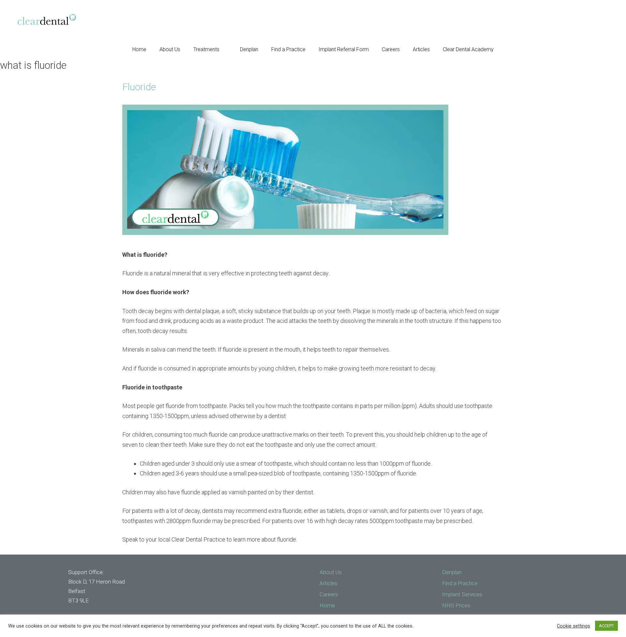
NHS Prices (456, 605)
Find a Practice (288, 49)
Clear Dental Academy (468, 49)
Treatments (206, 49)
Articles (421, 49)
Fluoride (139, 87)
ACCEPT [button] (606, 625)
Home (139, 49)
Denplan (249, 49)
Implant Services (462, 594)
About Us (169, 49)
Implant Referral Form (344, 49)
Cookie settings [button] (573, 626)
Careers (391, 49)
